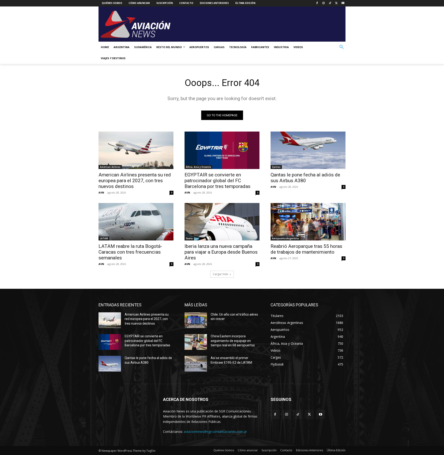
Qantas (276, 167)
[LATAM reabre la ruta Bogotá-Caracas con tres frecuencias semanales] (136, 221)
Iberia (189, 238)
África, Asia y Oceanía (198, 167)
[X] (336, 3)
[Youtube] (342, 3)
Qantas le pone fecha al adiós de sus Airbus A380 (305, 177)
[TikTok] (330, 3)
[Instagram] (323, 3)
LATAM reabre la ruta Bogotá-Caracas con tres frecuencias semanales (130, 252)
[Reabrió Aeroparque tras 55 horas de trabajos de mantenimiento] (308, 221)
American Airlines (110, 167)
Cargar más (220, 274)
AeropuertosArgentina (285, 238)
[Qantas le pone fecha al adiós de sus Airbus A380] (308, 150)
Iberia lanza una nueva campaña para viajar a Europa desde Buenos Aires (221, 252)
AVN (101, 192)
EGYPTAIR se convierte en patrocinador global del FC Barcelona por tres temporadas (217, 180)
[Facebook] (317, 3)
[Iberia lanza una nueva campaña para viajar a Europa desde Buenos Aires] (222, 221)
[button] (341, 47)
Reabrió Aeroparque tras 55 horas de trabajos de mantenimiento (306, 249)
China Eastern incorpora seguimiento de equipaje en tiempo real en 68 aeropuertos (233, 340)
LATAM (104, 238)
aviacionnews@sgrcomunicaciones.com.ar (215, 431)
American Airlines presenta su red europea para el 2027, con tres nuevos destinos (135, 180)
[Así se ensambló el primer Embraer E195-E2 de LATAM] (196, 364)
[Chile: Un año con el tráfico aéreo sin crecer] (196, 320)
